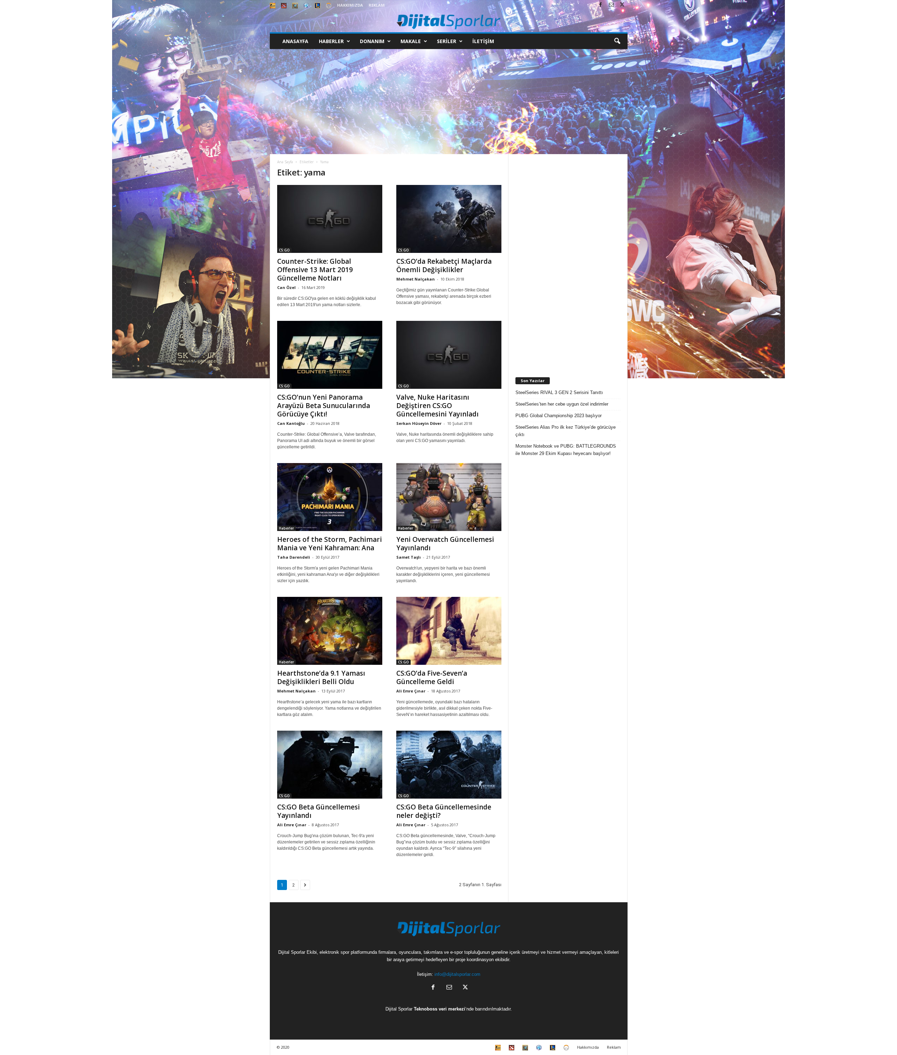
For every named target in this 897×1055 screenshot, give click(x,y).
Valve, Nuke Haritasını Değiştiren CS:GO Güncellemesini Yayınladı (437, 406)
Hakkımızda (350, 5)
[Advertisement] (449, 102)
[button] (617, 41)
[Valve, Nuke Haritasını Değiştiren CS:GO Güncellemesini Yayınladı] (448, 355)
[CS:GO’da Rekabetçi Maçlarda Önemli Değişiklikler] (448, 219)
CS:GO (284, 250)
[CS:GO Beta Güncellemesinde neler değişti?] (448, 765)
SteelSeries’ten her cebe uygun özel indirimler (561, 404)
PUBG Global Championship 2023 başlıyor (558, 415)
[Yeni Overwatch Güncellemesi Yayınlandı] (448, 497)
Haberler (331, 41)
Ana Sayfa (285, 161)
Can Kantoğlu (291, 423)
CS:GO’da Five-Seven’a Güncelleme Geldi (431, 677)
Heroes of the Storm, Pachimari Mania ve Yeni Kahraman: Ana (329, 543)
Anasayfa (295, 41)
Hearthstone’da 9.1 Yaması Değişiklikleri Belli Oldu (321, 677)
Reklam (377, 5)
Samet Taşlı (408, 557)
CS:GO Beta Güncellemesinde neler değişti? (443, 811)
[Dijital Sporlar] (449, 21)
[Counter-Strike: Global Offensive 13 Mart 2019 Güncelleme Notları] (329, 219)
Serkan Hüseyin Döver (418, 423)
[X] (622, 5)
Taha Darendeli (293, 557)
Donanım (372, 41)
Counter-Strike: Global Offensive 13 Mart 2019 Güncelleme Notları (315, 270)
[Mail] (611, 5)
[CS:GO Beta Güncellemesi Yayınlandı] (329, 765)
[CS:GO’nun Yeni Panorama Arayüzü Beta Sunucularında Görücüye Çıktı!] (329, 355)
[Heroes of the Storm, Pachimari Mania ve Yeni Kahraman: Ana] (329, 497)
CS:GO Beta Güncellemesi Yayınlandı (318, 811)
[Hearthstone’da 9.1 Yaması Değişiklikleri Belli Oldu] (329, 631)
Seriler (446, 41)
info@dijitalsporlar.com (457, 974)
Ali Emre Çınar (410, 691)
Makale (410, 41)
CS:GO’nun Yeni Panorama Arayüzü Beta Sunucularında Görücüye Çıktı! (323, 406)
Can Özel (286, 287)
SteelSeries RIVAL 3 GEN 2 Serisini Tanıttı (559, 392)
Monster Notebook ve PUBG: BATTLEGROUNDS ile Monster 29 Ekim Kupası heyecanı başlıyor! (565, 449)
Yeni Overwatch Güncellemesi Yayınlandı (445, 543)
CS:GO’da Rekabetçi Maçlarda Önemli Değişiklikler (444, 265)
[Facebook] (600, 5)
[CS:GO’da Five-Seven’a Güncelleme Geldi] (448, 631)
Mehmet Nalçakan (415, 279)
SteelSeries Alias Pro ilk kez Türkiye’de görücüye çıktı (565, 431)
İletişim (483, 41)
